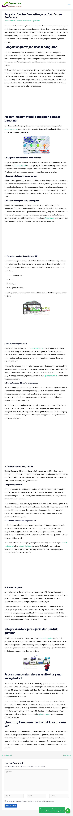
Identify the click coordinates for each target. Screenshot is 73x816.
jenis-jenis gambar (46, 638)
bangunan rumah (11, 129)
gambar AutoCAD (51, 376)
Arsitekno (19, 21)
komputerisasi (20, 165)
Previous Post (7, 755)
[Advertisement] (36, 101)
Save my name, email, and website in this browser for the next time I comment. (30, 801)
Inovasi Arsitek (27, 21)
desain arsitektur (38, 348)
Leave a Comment (10, 21)
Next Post (67, 755)
